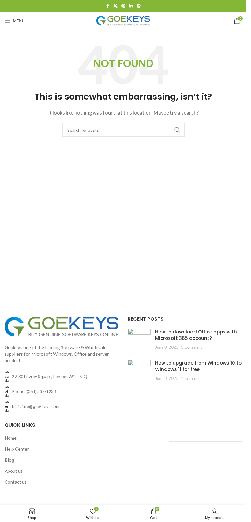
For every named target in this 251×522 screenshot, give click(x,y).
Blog (9, 460)
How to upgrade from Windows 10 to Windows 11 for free (198, 366)
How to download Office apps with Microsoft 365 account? (196, 335)
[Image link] (61, 326)
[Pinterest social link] (123, 6)
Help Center (17, 449)
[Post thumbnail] (139, 339)
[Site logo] (123, 20)
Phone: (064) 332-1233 (34, 391)
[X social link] (115, 6)
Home (11, 438)
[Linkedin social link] (131, 6)
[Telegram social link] (139, 6)
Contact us (16, 482)
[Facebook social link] (107, 6)
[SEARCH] (177, 130)
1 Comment (191, 347)
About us (14, 471)
